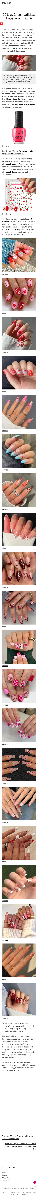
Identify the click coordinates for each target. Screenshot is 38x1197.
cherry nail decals (9, 172)
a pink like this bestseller (25, 104)
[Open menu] (19, 3)
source (5, 274)
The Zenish (6, 2)
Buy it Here (6, 146)
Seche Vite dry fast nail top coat (21, 229)
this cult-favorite (12, 99)
